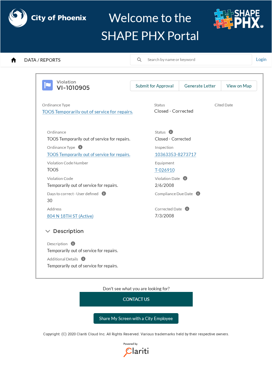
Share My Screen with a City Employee (136, 318)
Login (261, 59)
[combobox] (200, 59)
